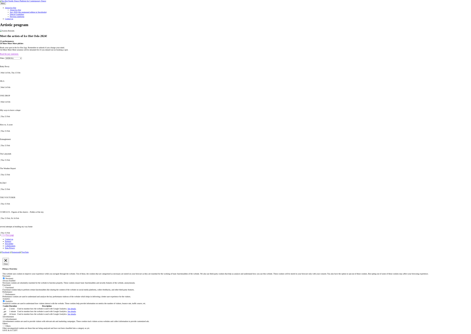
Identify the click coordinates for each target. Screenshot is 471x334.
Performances (5, 70)
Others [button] (5, 323)
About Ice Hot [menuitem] (15, 10)
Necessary (9, 278)
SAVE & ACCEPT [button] (10, 330)
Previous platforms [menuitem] (17, 17)
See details (72, 309)
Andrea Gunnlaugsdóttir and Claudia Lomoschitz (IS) (28, 209)
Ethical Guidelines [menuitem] (17, 14)
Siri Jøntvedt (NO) (10, 107)
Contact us (9, 19)
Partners (8, 241)
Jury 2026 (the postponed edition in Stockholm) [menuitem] (28, 12)
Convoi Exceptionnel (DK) (14, 166)
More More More (6, 114)
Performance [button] (7, 292)
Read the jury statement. (9, 54)
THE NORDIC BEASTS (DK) (15, 195)
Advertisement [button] (8, 317)
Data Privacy (10, 248)
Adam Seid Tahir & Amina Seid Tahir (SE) (22, 224)
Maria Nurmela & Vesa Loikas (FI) (18, 136)
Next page (10, 235)
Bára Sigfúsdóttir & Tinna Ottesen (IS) (20, 180)
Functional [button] (6, 285)
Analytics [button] (6, 299)
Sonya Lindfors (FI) (10, 93)
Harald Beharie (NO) (11, 64)
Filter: (2, 58)
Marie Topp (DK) (9, 151)
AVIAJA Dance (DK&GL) (13, 78)
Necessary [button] (6, 276)
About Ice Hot (10, 8)
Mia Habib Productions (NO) (15, 122)
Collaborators (10, 246)
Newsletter (9, 244)
